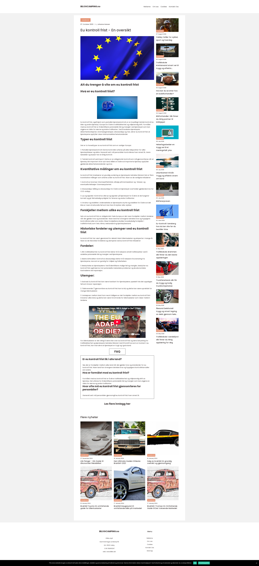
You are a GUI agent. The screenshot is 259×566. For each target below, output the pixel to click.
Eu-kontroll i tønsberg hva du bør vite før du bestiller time (166, 226)
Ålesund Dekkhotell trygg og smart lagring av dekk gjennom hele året (166, 311)
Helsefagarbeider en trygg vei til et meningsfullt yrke (165, 147)
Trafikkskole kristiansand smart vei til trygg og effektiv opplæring (167, 65)
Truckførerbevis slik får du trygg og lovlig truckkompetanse (166, 283)
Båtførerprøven (163, 201)
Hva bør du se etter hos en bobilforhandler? (167, 92)
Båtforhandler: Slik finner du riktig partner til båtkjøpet (167, 119)
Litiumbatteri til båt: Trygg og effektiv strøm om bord (167, 175)
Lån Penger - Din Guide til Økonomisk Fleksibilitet (91, 462)
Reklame (147, 6)
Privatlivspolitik (204, 563)
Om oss (156, 6)
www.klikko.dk (111, 552)
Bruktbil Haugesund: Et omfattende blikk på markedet (128, 507)
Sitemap (150, 551)
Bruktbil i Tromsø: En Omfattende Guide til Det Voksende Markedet (162, 507)
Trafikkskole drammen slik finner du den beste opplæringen (166, 255)
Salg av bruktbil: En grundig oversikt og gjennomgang (159, 462)
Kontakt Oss (174, 6)
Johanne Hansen (103, 24)
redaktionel (85, 20)
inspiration (160, 31)
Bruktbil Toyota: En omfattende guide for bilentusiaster (94, 507)
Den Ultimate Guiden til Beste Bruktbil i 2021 (127, 462)
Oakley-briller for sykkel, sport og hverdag (167, 38)
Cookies (164, 6)
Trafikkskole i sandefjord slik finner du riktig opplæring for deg (167, 339)
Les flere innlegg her (117, 404)
